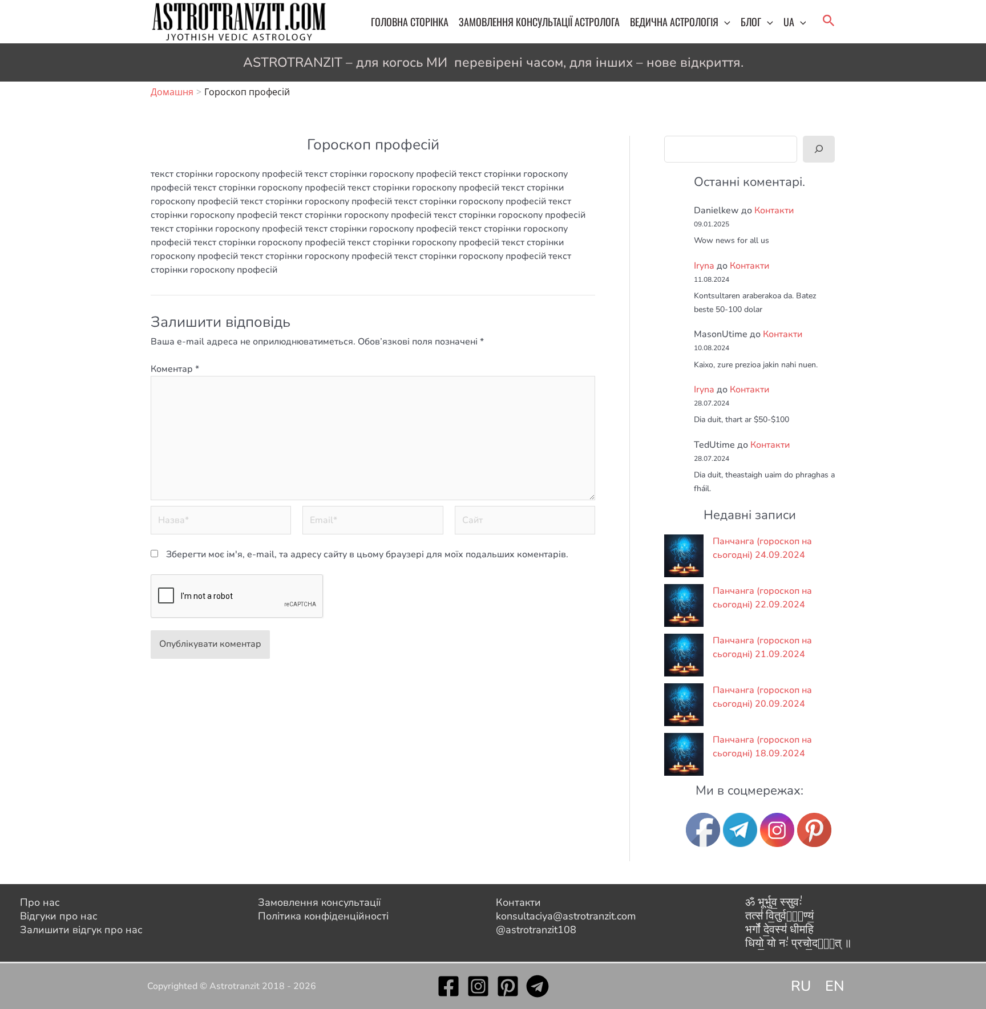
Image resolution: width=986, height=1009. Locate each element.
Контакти (774, 210)
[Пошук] (819, 149)
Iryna (704, 266)
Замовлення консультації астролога (539, 21)
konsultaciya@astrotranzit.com (566, 916)
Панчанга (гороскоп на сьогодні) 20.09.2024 (762, 697)
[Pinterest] (507, 986)
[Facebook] (448, 986)
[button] (724, 22)
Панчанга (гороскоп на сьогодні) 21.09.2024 (762, 647)
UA (788, 21)
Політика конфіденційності (323, 916)
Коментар (175, 369)
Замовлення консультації (319, 902)
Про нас (40, 902)
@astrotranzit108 (536, 930)
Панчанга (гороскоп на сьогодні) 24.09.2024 (762, 548)
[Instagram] (478, 986)
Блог (751, 21)
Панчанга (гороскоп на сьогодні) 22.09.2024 (762, 598)
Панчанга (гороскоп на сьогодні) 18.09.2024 (762, 747)
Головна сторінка (409, 21)
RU (801, 986)
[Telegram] (537, 986)
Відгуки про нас (59, 916)
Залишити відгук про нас (81, 930)
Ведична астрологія (674, 21)
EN (834, 986)
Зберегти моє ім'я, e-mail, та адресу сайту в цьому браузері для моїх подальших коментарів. (367, 554)
